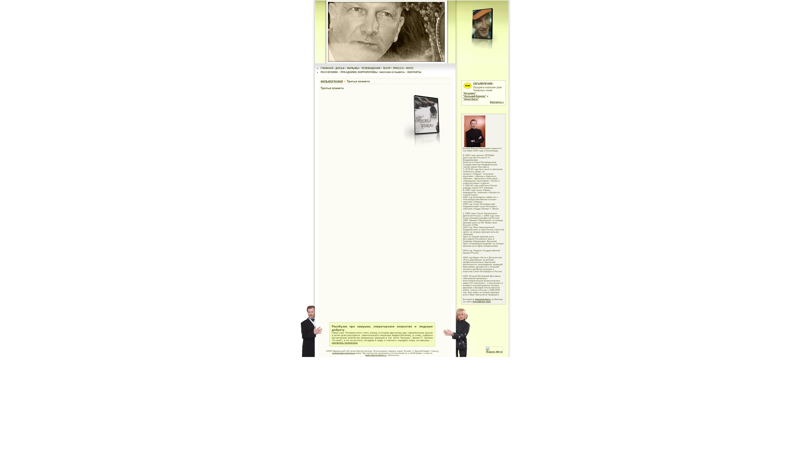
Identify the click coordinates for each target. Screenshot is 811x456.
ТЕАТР (387, 68)
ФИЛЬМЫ (353, 68)
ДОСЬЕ (340, 68)
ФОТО (409, 68)
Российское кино (482, 301)
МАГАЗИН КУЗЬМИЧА (392, 72)
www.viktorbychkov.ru (375, 355)
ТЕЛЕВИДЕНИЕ (371, 68)
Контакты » (497, 102)
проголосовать (483, 299)
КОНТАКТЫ (414, 72)
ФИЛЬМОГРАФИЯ (332, 81)
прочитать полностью (345, 343)
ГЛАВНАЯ (327, 68)
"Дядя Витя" (471, 99)
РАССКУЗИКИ (329, 72)
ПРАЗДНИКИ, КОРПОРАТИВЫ (359, 72)
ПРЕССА (398, 68)
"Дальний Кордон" (474, 96)
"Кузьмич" (469, 93)
